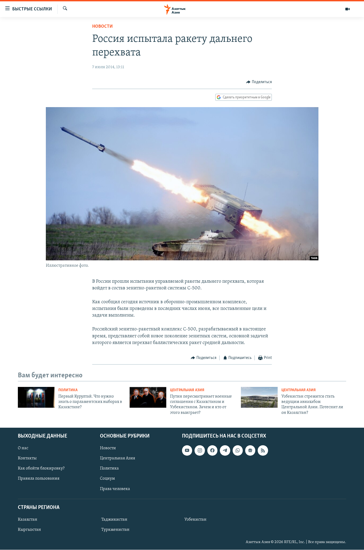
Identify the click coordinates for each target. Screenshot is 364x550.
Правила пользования (38, 479)
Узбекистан (195, 519)
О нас (23, 448)
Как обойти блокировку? (41, 469)
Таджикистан (114, 519)
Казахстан (27, 519)
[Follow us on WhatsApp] (238, 451)
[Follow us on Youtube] (187, 451)
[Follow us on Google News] (250, 451)
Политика (68, 390)
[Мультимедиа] (347, 9)
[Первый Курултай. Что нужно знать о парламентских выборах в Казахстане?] (36, 397)
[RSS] (263, 451)
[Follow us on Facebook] (212, 451)
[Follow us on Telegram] (225, 451)
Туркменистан (115, 530)
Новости (102, 26)
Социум (107, 479)
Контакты (27, 458)
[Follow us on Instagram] (200, 451)
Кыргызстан (29, 530)
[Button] (259, 82)
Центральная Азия (187, 390)
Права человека (115, 489)
